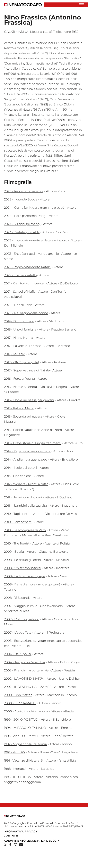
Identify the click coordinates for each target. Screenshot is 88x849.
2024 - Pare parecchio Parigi (25, 216)
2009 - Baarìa (14, 552)
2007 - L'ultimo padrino (21, 619)
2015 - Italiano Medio (19, 408)
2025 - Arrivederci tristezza (23, 191)
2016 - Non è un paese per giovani (29, 400)
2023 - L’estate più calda (21, 232)
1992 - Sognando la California (25, 744)
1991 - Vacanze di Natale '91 (24, 760)
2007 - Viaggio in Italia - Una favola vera (33, 606)
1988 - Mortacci (15, 769)
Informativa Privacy (20, 831)
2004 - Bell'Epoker (17, 654)
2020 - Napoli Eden (18, 305)
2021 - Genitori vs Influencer (24, 283)
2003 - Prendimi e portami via (26, 670)
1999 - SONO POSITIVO (21, 719)
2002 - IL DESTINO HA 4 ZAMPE (28, 687)
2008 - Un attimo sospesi (22, 568)
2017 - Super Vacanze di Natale (27, 370)
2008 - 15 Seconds (17, 598)
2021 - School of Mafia (20, 291)
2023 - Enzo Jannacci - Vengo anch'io (31, 254)
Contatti (11, 835)
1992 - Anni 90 (14, 752)
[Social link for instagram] (15, 844)
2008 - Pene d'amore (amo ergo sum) (32, 584)
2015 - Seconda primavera (23, 416)
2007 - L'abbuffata (17, 632)
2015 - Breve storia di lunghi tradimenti (32, 443)
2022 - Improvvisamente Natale (27, 267)
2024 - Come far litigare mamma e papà (34, 207)
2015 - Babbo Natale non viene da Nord (33, 430)
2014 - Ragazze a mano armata (27, 451)
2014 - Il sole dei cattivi (20, 468)
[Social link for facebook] (10, 844)
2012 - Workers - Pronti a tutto (26, 484)
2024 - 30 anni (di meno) (22, 224)
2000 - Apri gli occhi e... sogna (26, 711)
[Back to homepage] (14, 816)
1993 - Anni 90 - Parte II (21, 736)
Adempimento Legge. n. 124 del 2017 (31, 840)
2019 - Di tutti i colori (19, 321)
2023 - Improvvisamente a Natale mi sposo (35, 240)
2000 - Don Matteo (18, 695)
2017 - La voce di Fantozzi (23, 346)
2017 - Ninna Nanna (18, 338)
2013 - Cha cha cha (18, 476)
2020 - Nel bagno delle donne (26, 313)
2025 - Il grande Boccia (20, 199)
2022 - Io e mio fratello (20, 275)
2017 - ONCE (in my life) (21, 362)
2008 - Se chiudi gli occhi (22, 560)
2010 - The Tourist (16, 543)
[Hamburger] (81, 4)
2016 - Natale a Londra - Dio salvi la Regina (35, 387)
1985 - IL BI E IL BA (17, 777)
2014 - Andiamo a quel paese (25, 459)
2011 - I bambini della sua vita (25, 505)
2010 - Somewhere (18, 522)
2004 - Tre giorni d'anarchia (24, 662)
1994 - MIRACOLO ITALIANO (25, 728)
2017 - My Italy (14, 354)
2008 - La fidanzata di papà (24, 576)
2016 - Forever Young (19, 378)
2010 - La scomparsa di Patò (25, 530)
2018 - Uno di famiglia (20, 329)
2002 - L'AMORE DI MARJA (24, 678)
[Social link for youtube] (21, 844)
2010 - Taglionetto (17, 514)
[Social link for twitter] (5, 844)
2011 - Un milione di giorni (23, 497)
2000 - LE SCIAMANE (20, 703)
